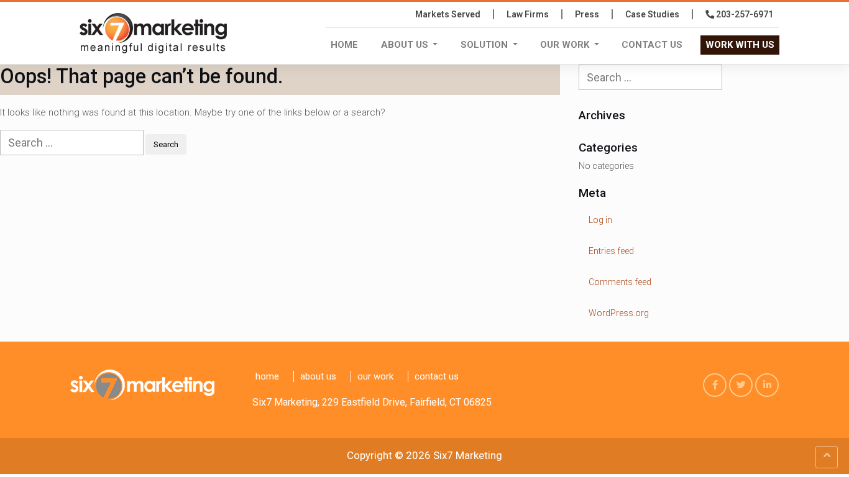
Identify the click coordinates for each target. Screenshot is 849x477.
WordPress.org (619, 313)
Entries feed (611, 251)
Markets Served (447, 14)
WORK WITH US (739, 44)
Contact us (652, 44)
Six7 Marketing (467, 455)
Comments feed (620, 282)
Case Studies (652, 14)
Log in (600, 220)
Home (344, 44)
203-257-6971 (743, 14)
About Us (406, 44)
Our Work (566, 44)
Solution (485, 44)
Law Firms (528, 14)
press (587, 14)
